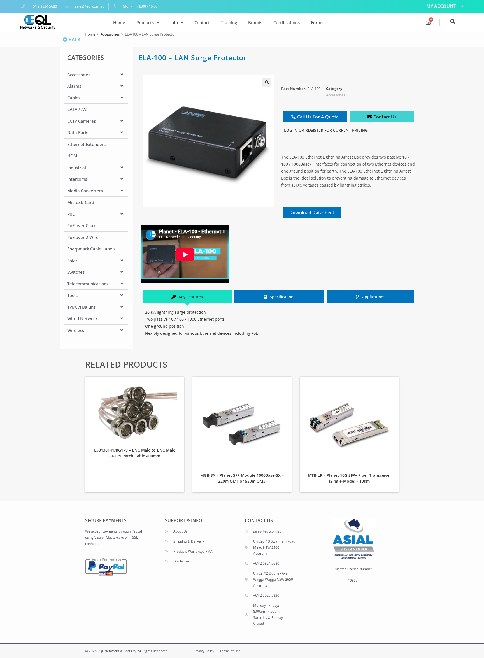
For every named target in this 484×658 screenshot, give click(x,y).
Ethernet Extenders (86, 144)
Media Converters (85, 191)
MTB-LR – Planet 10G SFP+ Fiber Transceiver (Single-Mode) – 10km (349, 478)
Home (119, 22)
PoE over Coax (81, 225)
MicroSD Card (80, 202)
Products (145, 22)
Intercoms (77, 179)
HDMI (72, 156)
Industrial (76, 167)
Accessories (110, 34)
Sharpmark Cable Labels (91, 249)
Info (174, 22)
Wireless (75, 330)
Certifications (286, 22)
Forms (317, 22)
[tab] (187, 296)
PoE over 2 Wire (83, 237)
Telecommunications (87, 284)
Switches (76, 272)
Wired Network (82, 318)
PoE (71, 214)
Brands (255, 22)
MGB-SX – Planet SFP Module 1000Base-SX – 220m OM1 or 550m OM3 (242, 478)
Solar (72, 260)
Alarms (74, 86)
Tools (72, 295)
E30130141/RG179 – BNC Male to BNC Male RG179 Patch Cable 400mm (134, 453)
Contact (202, 22)
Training (229, 22)
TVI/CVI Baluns (81, 307)
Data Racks (78, 132)
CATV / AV (77, 109)
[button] (266, 82)
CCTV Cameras (81, 121)
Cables (73, 98)
